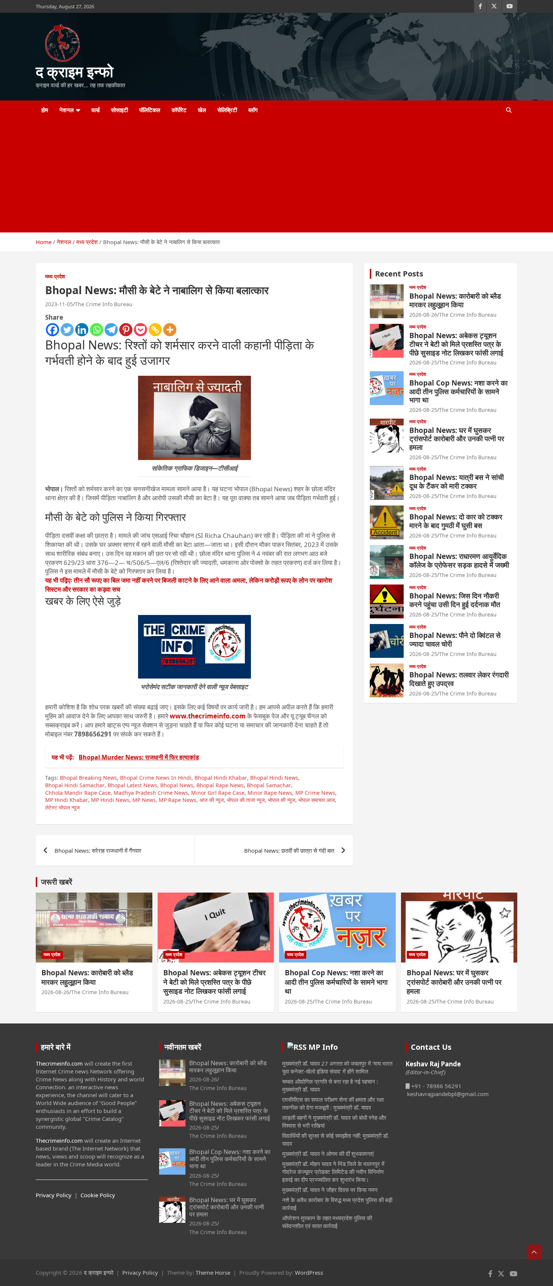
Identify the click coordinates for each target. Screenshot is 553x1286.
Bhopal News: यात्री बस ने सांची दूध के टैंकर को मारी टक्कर (456, 481)
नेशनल (66, 110)
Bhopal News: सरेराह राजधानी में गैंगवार (98, 850)
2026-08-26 (423, 314)
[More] (169, 329)
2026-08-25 (423, 362)
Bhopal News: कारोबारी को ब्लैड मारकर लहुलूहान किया (455, 300)
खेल (202, 110)
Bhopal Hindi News (274, 777)
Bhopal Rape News (220, 785)
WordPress (309, 1272)
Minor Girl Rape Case (218, 792)
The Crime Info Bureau (103, 304)
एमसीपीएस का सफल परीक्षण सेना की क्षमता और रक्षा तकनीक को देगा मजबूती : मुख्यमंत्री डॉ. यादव (333, 1103)
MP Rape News (177, 799)
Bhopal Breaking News (88, 777)
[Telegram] (111, 329)
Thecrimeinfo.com (59, 1063)
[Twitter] (67, 329)
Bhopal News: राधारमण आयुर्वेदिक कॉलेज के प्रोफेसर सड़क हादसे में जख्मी (459, 560)
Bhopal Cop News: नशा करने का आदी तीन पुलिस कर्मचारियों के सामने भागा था (458, 391)
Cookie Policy (98, 1195)
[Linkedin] (81, 329)
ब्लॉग (253, 110)
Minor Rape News (270, 792)
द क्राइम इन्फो (74, 71)
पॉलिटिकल (149, 110)
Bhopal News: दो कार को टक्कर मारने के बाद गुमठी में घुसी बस (455, 521)
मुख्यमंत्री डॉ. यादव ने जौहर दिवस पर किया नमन (330, 1189)
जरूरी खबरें (56, 882)
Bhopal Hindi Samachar (75, 785)
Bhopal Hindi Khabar (220, 777)
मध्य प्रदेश (55, 276)
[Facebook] (52, 329)
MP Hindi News (110, 799)
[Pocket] (140, 329)
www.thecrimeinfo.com (208, 716)
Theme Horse (213, 1272)
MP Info (323, 1047)
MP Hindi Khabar (66, 799)
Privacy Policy (53, 1195)
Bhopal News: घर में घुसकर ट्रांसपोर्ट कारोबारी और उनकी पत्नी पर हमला (456, 438)
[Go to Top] (534, 1252)
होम (44, 110)
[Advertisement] (266, 176)
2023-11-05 (59, 304)
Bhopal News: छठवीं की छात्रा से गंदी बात (289, 850)
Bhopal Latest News (132, 785)
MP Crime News (315, 792)
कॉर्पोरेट (179, 110)
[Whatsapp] (96, 329)
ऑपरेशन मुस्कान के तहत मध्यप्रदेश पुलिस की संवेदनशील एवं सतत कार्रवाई (327, 1222)
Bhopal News (176, 785)
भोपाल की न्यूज (281, 799)
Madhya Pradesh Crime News (151, 792)
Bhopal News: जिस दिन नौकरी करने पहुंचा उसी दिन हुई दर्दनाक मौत (454, 600)
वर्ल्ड (95, 110)
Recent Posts (399, 274)
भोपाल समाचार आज (316, 799)
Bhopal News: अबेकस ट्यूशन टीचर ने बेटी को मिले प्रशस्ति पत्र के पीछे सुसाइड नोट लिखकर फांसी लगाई (456, 344)
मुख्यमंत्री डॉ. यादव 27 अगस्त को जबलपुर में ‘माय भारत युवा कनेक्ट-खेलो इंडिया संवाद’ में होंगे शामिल (337, 1067)
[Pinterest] (125, 329)
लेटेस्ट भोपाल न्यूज (62, 807)
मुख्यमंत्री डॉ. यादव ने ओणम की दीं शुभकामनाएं (328, 1153)
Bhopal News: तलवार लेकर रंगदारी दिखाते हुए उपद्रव (459, 679)
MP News (144, 799)
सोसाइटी (119, 110)
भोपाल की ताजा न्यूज (246, 799)
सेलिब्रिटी (227, 110)
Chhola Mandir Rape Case (78, 792)
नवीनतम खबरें (182, 1047)
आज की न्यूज (211, 799)
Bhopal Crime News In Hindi (155, 777)
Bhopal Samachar (269, 785)
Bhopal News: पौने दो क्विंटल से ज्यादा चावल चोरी (455, 639)
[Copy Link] (155, 329)
